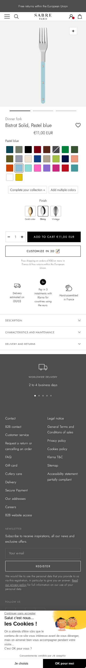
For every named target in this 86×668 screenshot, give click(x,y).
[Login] (71, 16)
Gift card (11, 465)
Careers (10, 507)
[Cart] (80, 16)
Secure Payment (16, 490)
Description (13, 320)
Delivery (10, 482)
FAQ (8, 457)
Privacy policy (56, 440)
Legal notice (55, 418)
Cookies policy (57, 449)
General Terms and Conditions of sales (60, 429)
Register (43, 566)
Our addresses (15, 498)
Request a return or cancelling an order (18, 446)
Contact (10, 418)
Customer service (17, 434)
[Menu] (7, 16)
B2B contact (13, 426)
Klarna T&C (55, 457)
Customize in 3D (41, 251)
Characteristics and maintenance (29, 332)
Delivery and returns (20, 344)
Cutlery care (13, 473)
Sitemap (52, 465)
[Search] (16, 16)
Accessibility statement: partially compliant (63, 476)
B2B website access (18, 515)
